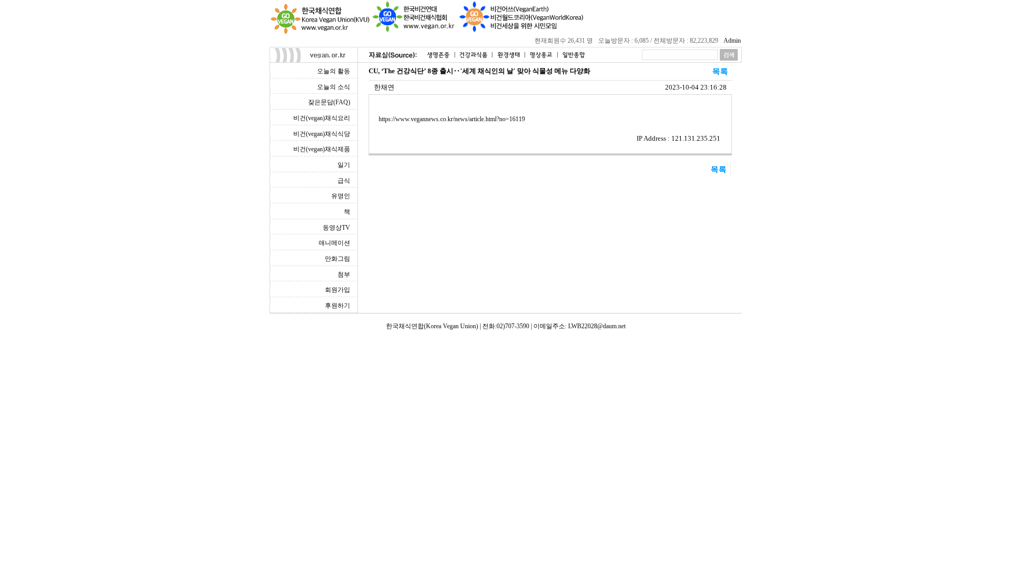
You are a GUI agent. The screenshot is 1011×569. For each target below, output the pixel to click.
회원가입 (337, 289)
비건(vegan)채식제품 (321, 149)
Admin (732, 40)
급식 (344, 180)
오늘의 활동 (333, 71)
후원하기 (337, 305)
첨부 (344, 274)
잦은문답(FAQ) (329, 102)
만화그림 (337, 258)
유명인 (340, 196)
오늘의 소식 (333, 87)
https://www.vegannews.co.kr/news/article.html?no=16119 (452, 119)
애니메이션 (334, 243)
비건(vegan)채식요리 (321, 118)
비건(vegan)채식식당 (321, 134)
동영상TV (336, 227)
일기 (344, 165)
